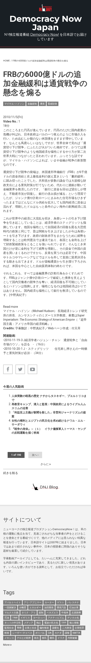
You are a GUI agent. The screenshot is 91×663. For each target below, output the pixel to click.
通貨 (42, 103)
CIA (49, 633)
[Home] (45, 7)
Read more (10, 306)
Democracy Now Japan (46, 23)
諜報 (67, 633)
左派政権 (76, 612)
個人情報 (74, 622)
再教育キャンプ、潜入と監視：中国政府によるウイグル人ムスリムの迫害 (49, 406)
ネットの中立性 (12, 622)
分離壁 (22, 607)
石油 (6, 617)
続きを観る (10, 473)
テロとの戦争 (24, 638)
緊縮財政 (52, 103)
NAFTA (76, 633)
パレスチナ (73, 602)
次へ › (35, 454)
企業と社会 (30, 627)
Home (6, 61)
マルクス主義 (11, 612)
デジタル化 (73, 617)
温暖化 (55, 627)
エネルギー (35, 607)
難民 (52, 638)
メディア (28, 622)
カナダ (58, 633)
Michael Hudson (43, 311)
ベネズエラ (52, 612)
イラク (61, 638)
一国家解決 (10, 607)
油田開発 (49, 607)
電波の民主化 (51, 622)
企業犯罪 (79, 627)
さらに (44, 464)
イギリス (25, 617)
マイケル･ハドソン (14, 103)
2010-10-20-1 (13, 348)
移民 (44, 638)
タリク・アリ (29, 612)
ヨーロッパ (39, 617)
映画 (6, 633)
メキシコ (9, 638)
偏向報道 (44, 627)
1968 (14, 617)
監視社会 (9, 627)
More (6, 644)
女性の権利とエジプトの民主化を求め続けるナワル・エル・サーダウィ (49, 422)
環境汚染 (61, 607)
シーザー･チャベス (22, 633)
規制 (41, 612)
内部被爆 (72, 638)
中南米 (64, 612)
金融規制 (32, 103)
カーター (49, 602)
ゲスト (60, 602)
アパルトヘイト (12, 602)
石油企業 (74, 607)
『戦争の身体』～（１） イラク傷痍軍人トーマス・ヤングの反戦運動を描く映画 (49, 430)
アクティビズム (56, 617)
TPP (63, 622)
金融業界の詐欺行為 (49, 273)
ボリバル (40, 633)
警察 (19, 627)
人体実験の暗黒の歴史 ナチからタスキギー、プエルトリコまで (49, 397)
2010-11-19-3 (13, 340)
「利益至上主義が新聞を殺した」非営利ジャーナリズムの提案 (49, 414)
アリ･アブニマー (32, 602)
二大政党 (67, 627)
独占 (38, 622)
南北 (36, 638)
